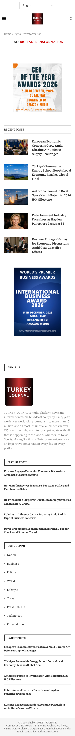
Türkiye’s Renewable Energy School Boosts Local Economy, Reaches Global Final (51, 173)
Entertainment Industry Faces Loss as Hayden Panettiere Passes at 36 (49, 219)
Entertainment (17, 624)
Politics (11, 572)
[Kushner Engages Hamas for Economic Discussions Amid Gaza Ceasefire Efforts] (16, 245)
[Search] (71, 19)
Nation (11, 555)
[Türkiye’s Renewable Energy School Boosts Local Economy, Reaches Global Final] (16, 172)
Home (7, 33)
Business (13, 563)
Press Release (16, 607)
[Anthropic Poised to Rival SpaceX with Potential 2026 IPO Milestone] (16, 197)
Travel (11, 598)
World (11, 581)
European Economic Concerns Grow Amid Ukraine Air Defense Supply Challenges (47, 148)
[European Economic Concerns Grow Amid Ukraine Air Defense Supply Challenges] (16, 147)
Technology (14, 615)
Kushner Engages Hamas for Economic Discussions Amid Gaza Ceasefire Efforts (50, 246)
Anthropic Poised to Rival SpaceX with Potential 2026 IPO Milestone (51, 195)
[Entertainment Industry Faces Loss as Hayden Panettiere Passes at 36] (16, 221)
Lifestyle (12, 590)
